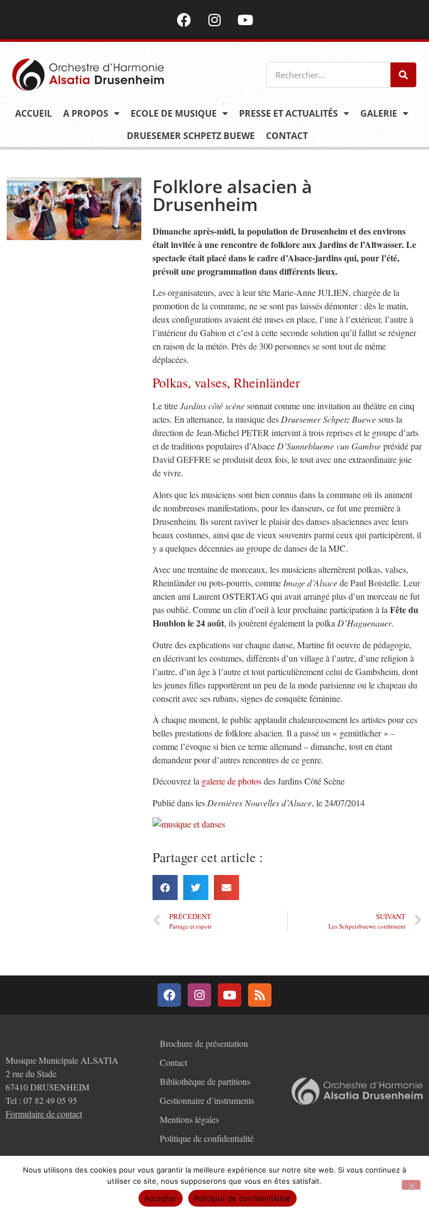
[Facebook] (184, 20)
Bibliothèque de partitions (205, 1081)
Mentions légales (189, 1119)
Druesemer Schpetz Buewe (191, 136)
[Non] (411, 1185)
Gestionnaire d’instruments (207, 1100)
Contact (287, 136)
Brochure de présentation (204, 1043)
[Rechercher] (403, 75)
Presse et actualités (288, 113)
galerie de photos (231, 781)
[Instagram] (214, 20)
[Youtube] (245, 20)
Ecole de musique (174, 113)
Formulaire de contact (44, 1114)
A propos (85, 113)
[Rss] (259, 995)
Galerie (378, 113)
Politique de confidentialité (207, 1138)
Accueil (33, 113)
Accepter (160, 1198)
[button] (165, 887)
